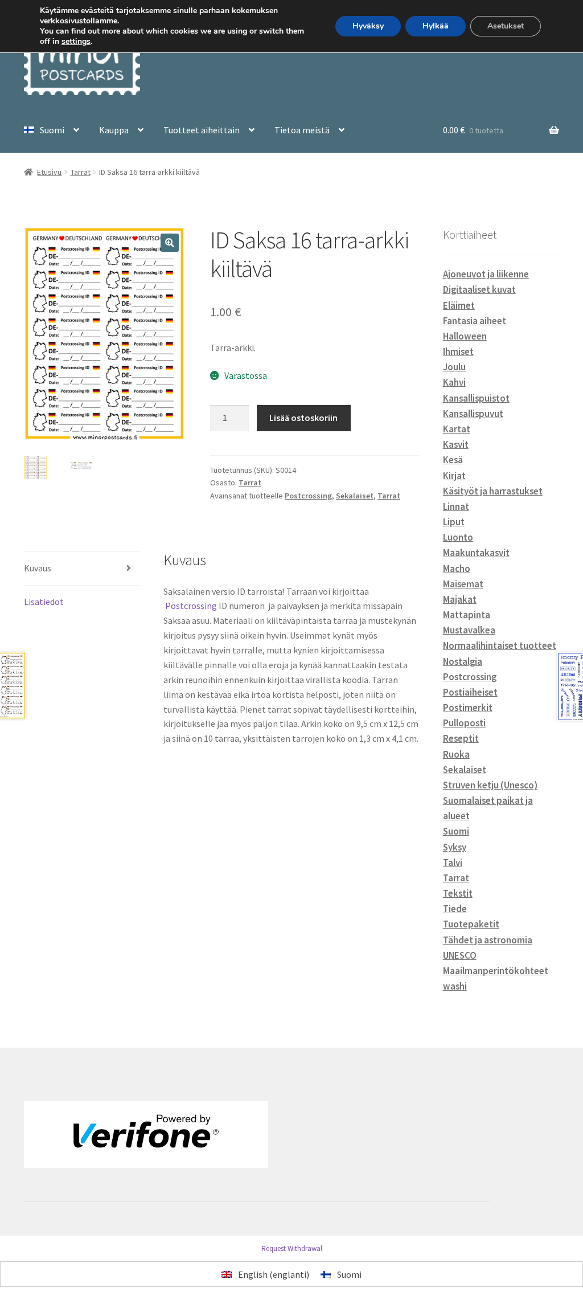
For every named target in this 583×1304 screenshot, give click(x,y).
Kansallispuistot (476, 398)
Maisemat (463, 584)
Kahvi (454, 382)
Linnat (456, 506)
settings (76, 41)
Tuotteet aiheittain (201, 130)
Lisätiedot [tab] (44, 601)
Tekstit (458, 893)
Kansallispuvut (473, 413)
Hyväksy (368, 26)
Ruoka (456, 754)
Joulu (454, 367)
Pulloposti (464, 723)
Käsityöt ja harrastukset (493, 491)
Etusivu (49, 172)
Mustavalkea (469, 630)
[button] (170, 243)
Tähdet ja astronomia (487, 940)
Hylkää (435, 26)
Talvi (452, 862)
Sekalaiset (354, 495)
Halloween (465, 336)
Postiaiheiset (470, 692)
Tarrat (81, 172)
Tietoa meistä (302, 130)
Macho (456, 568)
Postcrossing (308, 495)
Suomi (456, 831)
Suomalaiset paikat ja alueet (488, 808)
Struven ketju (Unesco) (490, 785)
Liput (454, 522)
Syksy (454, 847)
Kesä (453, 459)
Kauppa (114, 130)
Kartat (456, 429)
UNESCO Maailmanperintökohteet (495, 963)
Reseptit (461, 738)
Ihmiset (458, 351)
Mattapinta (466, 614)
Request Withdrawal (291, 1248)
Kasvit (456, 444)
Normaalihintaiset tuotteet (499, 645)
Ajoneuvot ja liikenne (486, 274)
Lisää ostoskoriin (303, 417)
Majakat (460, 599)
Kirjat (454, 475)
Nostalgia (462, 661)
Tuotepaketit (471, 924)
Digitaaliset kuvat (479, 289)
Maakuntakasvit (476, 552)
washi (455, 986)
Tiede (455, 908)
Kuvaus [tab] (37, 568)
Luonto (458, 537)
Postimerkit (467, 707)
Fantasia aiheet (474, 320)
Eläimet (459, 305)
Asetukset (505, 26)
